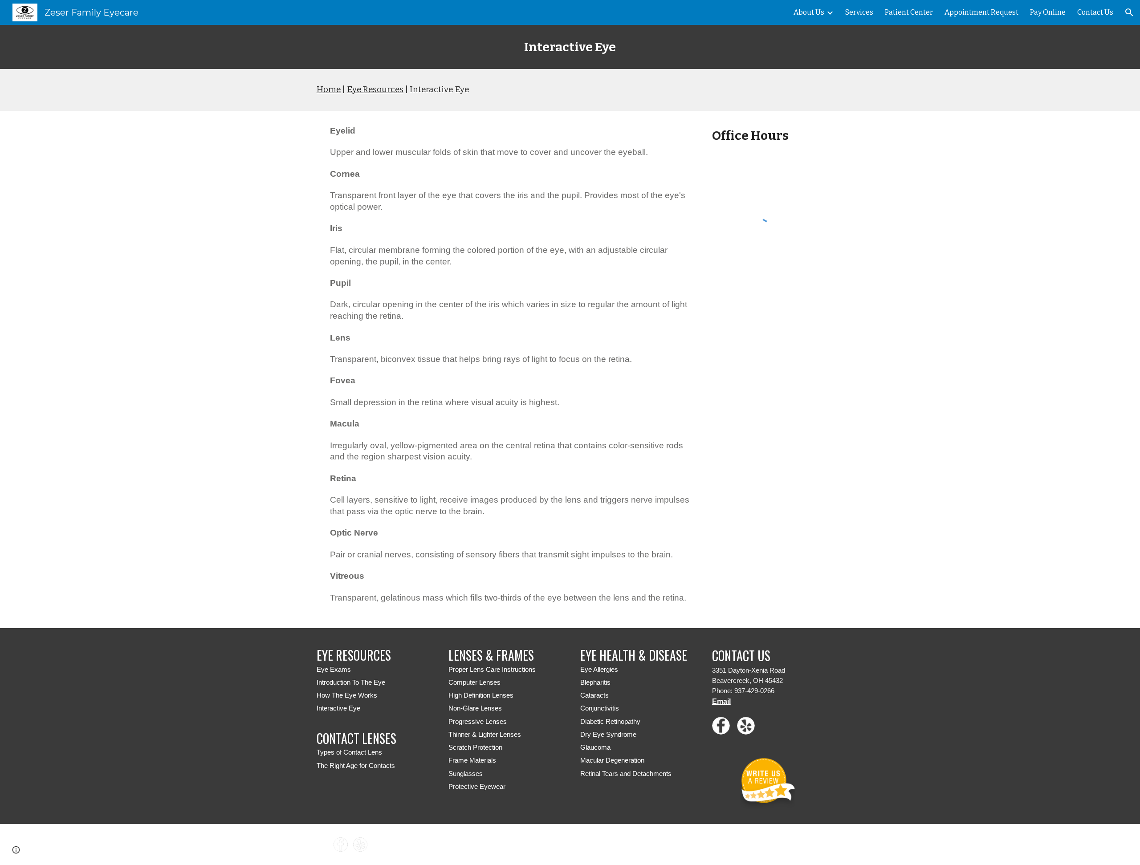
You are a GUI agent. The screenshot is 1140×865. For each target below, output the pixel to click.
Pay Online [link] (1048, 12)
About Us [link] (809, 12)
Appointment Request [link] (981, 12)
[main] (570, 47)
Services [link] (859, 12)
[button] (1129, 12)
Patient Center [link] (909, 12)
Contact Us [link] (1095, 12)
